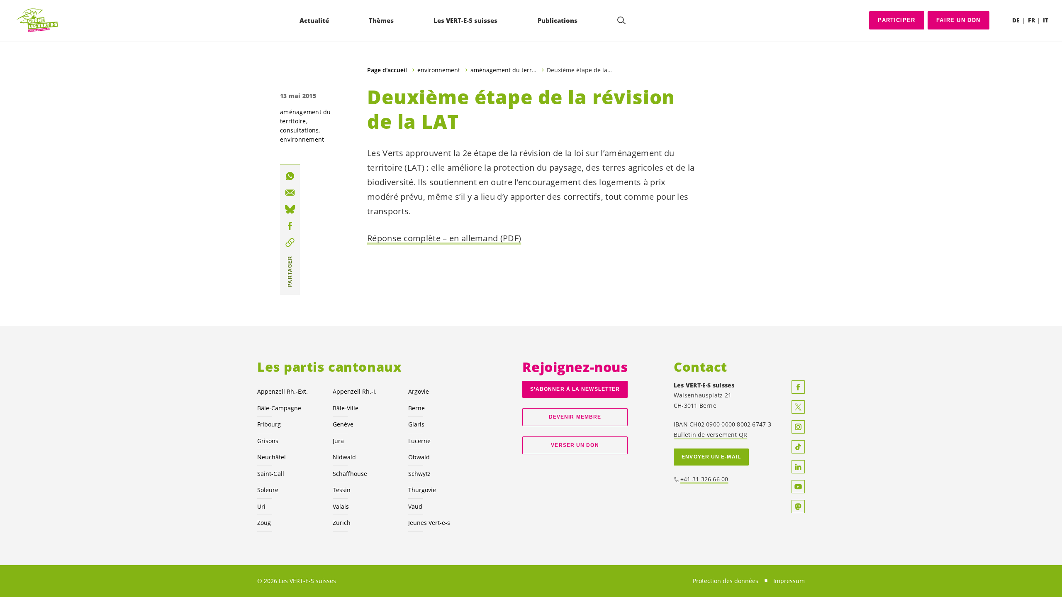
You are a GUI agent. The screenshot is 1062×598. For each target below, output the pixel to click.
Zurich (342, 523)
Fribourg (269, 424)
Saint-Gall (270, 474)
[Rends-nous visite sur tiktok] (798, 446)
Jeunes (429, 523)
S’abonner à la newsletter (575, 389)
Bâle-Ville (345, 408)
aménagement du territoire (503, 69)
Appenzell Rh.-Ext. (282, 391)
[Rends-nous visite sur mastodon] (798, 506)
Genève (343, 424)
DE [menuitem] (1016, 20)
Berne (416, 408)
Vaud (415, 506)
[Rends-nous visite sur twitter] (798, 407)
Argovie (418, 391)
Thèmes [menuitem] (381, 20)
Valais (341, 506)
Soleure (267, 490)
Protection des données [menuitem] (725, 581)
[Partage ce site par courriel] (290, 192)
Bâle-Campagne (279, 408)
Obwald (419, 457)
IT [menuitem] (1045, 20)
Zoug (264, 523)
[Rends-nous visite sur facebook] (798, 387)
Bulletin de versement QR (710, 435)
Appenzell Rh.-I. (355, 391)
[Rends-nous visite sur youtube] (798, 486)
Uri (261, 506)
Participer (896, 20)
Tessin (342, 490)
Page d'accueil (387, 70)
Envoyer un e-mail (711, 457)
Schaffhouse (350, 474)
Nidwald (344, 457)
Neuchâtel (271, 457)
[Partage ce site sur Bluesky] (290, 209)
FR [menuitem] (1031, 20)
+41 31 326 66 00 (704, 479)
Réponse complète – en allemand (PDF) (444, 238)
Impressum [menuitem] (789, 581)
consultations (299, 130)
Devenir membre (575, 417)
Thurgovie (422, 490)
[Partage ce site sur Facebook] (290, 226)
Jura (338, 441)
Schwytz (419, 474)
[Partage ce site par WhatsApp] (290, 176)
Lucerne (419, 441)
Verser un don (575, 445)
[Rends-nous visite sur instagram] (798, 427)
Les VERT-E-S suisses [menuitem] (465, 20)
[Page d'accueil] (38, 20)
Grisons (267, 441)
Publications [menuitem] (557, 20)
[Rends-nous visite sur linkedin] (798, 466)
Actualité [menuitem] (314, 20)
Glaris (416, 424)
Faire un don (958, 20)
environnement (438, 69)
